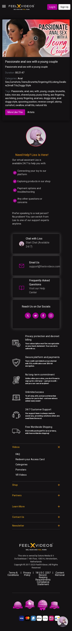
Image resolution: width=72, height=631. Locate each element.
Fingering (43, 82)
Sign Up (64, 7)
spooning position (27, 101)
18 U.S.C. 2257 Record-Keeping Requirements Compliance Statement (43, 578)
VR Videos (21, 474)
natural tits (41, 105)
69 (49, 82)
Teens (24, 82)
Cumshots (15, 82)
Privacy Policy (27, 573)
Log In (52, 7)
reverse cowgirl (46, 101)
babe (8, 94)
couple (51, 91)
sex (31, 91)
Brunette (33, 82)
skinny (58, 101)
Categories (22, 464)
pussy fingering (25, 98)
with (36, 91)
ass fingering (57, 94)
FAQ (18, 454)
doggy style (50, 98)
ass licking (10, 98)
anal (26, 91)
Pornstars (21, 469)
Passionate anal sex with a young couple (31, 61)
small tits (29, 105)
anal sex (38, 98)
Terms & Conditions (13, 573)
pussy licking (43, 94)
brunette (60, 91)
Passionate (17, 91)
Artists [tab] (30, 112)
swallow (20, 105)
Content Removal (59, 573)
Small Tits (12, 85)
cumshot (10, 105)
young (43, 91)
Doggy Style (24, 85)
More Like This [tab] (15, 112)
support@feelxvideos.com (44, 266)
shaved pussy (28, 94)
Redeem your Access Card (30, 459)
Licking (55, 82)
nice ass (16, 94)
